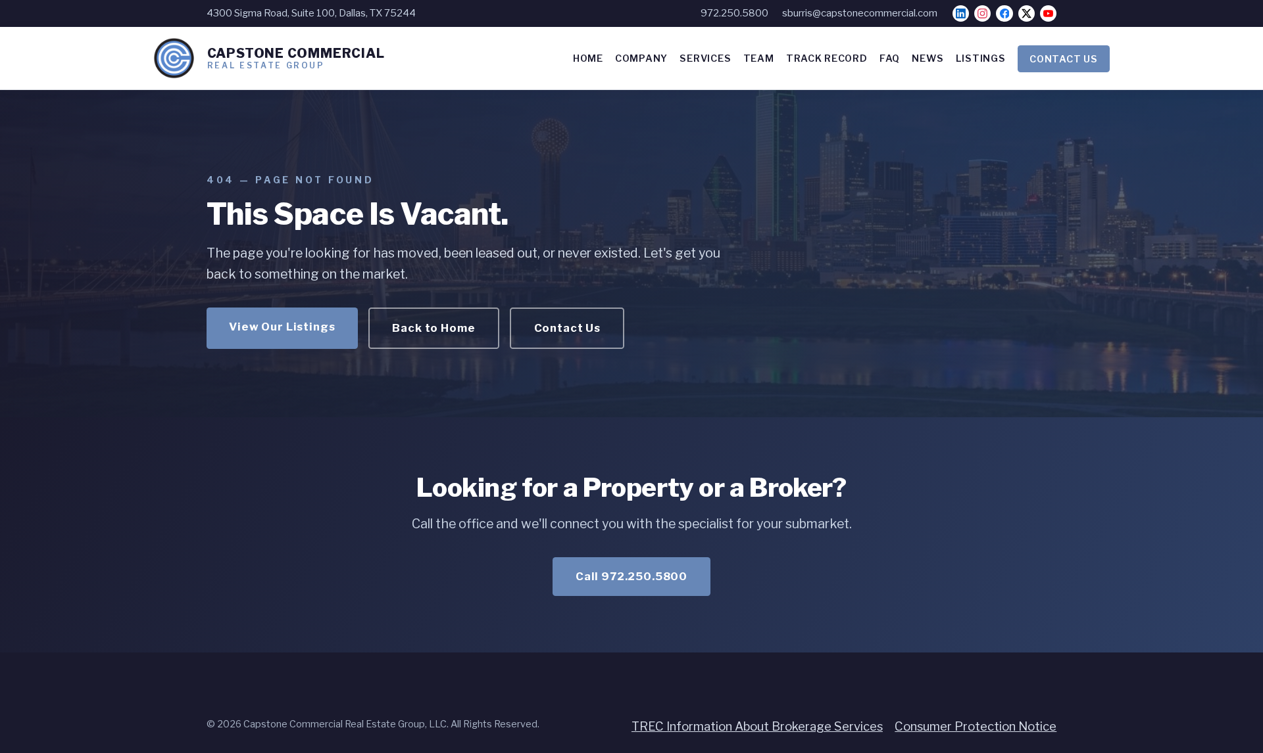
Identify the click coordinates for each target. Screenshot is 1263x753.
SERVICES (705, 58)
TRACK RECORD (827, 58)
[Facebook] (1004, 13)
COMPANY (641, 58)
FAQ (889, 58)
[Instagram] (982, 13)
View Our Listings (282, 326)
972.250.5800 (734, 13)
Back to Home (433, 327)
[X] (1026, 13)
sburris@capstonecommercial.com (859, 13)
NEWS (927, 58)
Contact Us (567, 327)
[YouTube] (1048, 13)
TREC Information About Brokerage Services (757, 726)
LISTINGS (981, 58)
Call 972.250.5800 (631, 576)
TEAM (758, 58)
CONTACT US (1063, 58)
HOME (588, 58)
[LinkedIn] (961, 13)
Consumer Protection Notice (975, 726)
